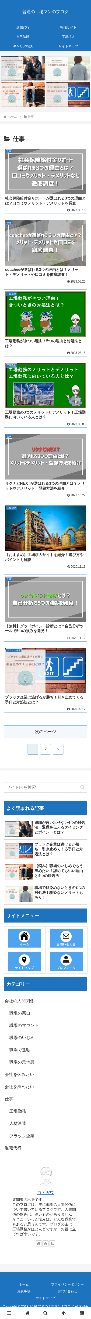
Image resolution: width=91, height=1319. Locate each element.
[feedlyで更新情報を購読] (45, 1243)
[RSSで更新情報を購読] (52, 1243)
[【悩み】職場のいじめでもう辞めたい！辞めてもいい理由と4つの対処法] (23, 94)
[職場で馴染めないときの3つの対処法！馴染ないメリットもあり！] (68, 68)
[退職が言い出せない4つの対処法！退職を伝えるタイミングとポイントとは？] (23, 68)
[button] (82, 787)
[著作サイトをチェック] (39, 1243)
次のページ (45, 731)
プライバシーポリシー (67, 1284)
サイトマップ (45, 1298)
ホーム (24, 1284)
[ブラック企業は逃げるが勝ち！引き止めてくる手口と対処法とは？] (68, 94)
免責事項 (23, 1291)
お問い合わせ (67, 1291)
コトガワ (45, 1192)
